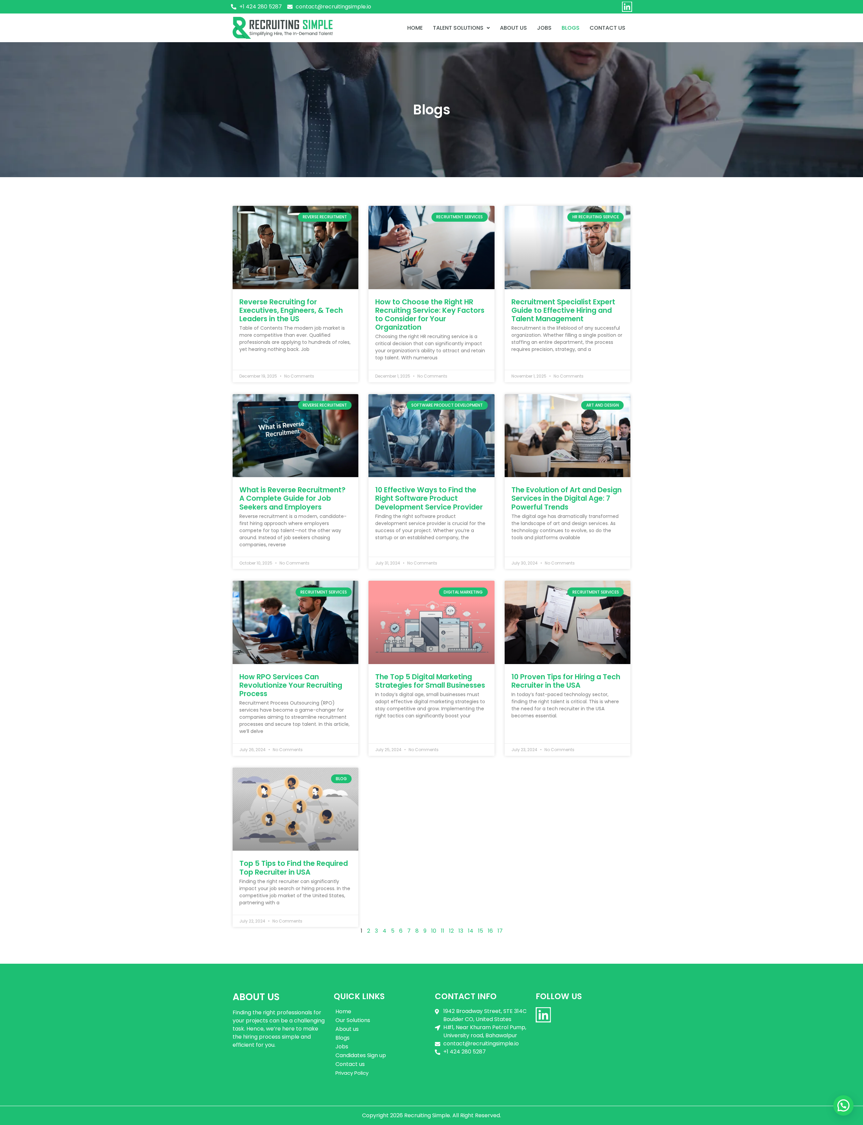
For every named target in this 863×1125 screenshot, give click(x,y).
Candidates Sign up (360, 1055)
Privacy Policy (351, 1072)
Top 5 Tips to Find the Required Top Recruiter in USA (293, 867)
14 (470, 931)
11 (442, 931)
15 (480, 931)
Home (415, 28)
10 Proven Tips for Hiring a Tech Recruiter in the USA (565, 681)
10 (433, 931)
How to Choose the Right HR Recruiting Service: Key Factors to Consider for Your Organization (429, 314)
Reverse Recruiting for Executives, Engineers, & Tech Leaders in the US (291, 310)
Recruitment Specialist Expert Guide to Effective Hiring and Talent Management (563, 310)
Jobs (544, 28)
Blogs (570, 28)
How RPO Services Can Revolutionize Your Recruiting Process (290, 685)
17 (500, 931)
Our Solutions (352, 1020)
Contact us (350, 1064)
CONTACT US (607, 28)
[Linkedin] (627, 7)
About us (513, 28)
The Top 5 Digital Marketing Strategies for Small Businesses (430, 681)
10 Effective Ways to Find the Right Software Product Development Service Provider (429, 498)
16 (490, 931)
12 (451, 931)
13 (460, 931)
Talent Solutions (458, 28)
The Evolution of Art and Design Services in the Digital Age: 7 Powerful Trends (566, 498)
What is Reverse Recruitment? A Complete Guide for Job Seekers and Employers (292, 498)
